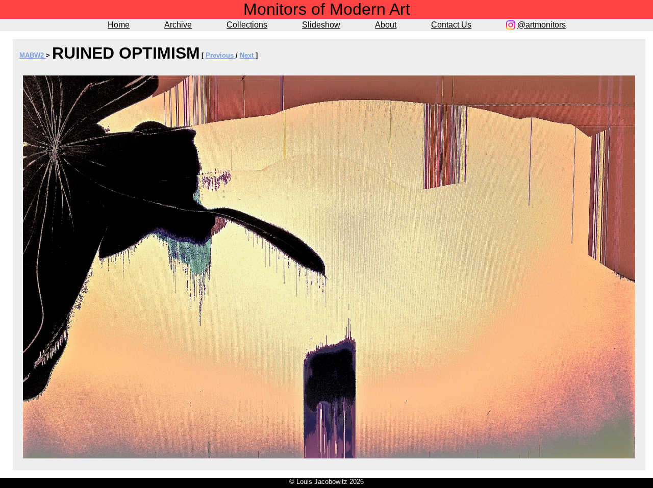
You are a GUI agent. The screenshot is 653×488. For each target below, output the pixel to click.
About (385, 24)
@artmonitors (541, 24)
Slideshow (321, 24)
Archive (178, 24)
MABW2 (32, 55)
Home (119, 24)
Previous (221, 55)
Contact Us (451, 24)
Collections (247, 24)
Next (248, 55)
